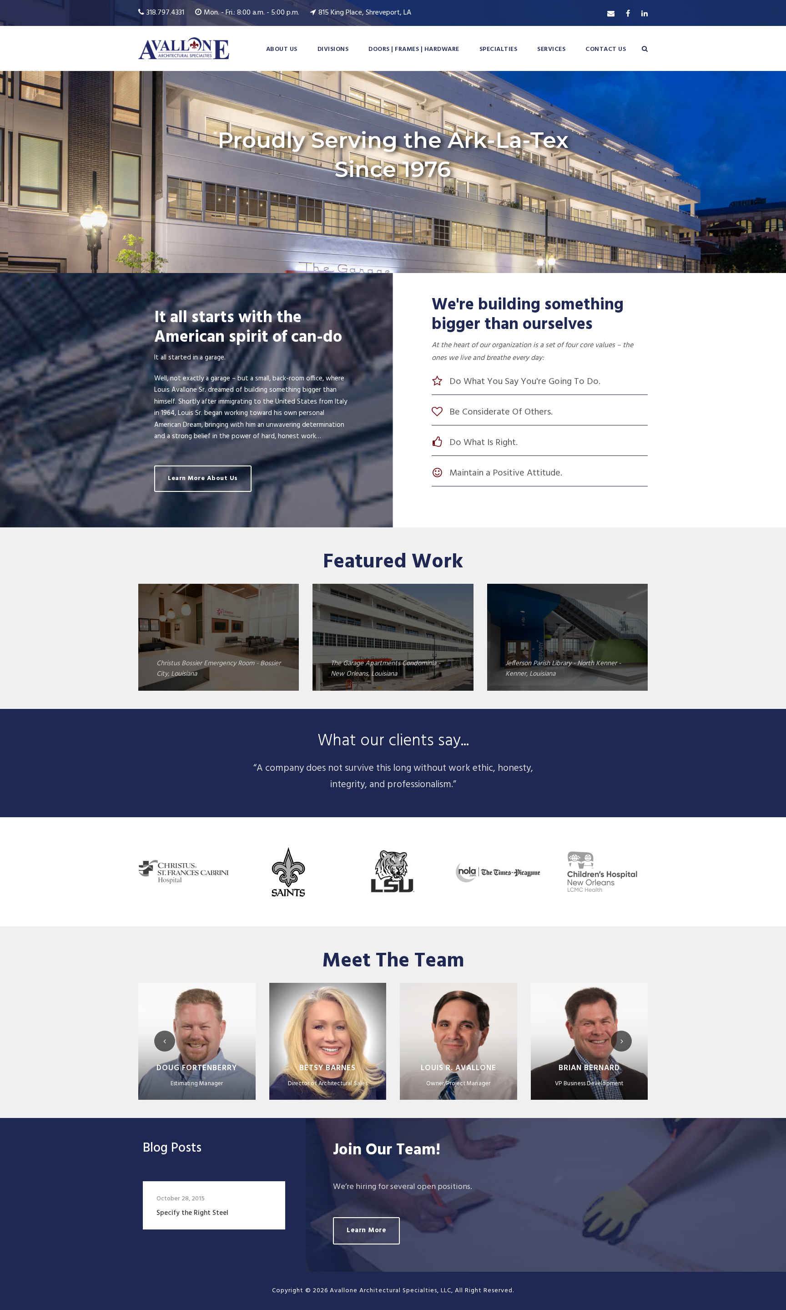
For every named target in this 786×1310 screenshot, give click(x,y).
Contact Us (605, 49)
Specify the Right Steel (192, 1213)
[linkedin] (644, 14)
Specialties (498, 49)
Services (551, 49)
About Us (281, 49)
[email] (611, 14)
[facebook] (628, 14)
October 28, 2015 (180, 1199)
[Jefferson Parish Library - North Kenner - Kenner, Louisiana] (567, 637)
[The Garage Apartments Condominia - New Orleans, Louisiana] (392, 637)
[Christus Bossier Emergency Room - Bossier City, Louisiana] (218, 637)
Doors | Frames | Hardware (413, 49)
